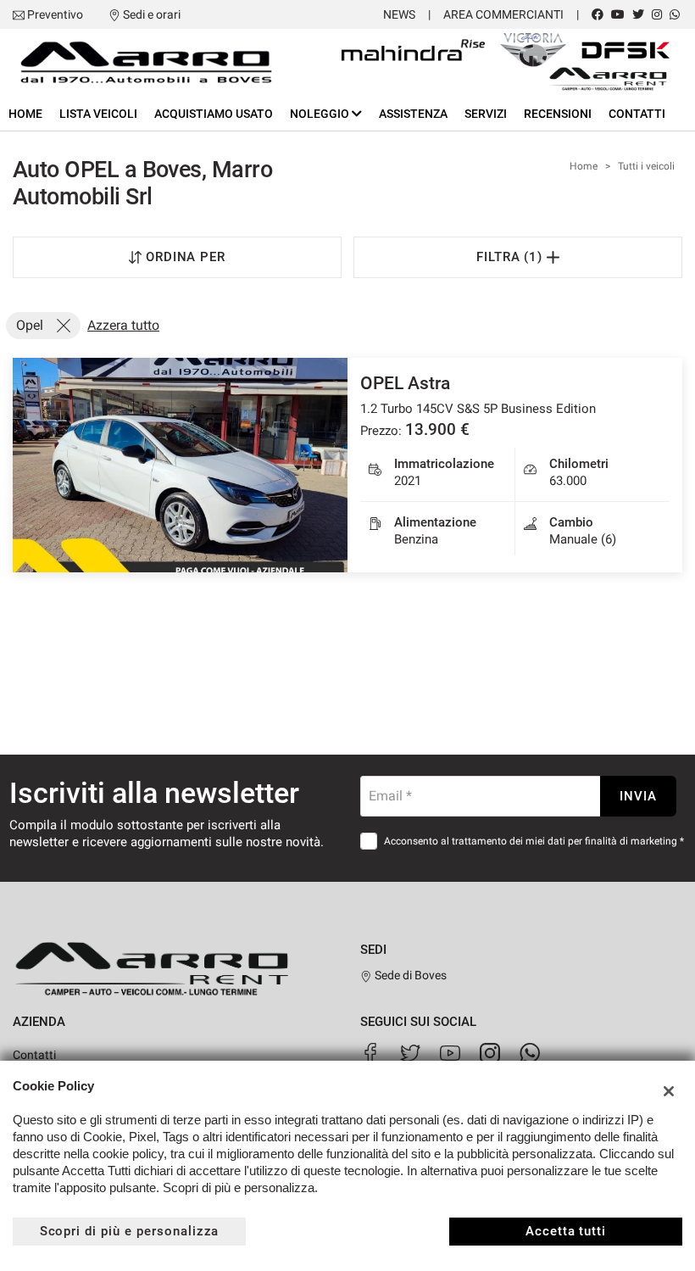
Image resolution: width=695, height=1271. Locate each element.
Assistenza (413, 113)
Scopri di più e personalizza (130, 1231)
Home (25, 113)
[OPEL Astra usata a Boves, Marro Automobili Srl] (180, 465)
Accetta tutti (565, 1231)
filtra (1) (512, 257)
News (399, 14)
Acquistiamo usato (213, 113)
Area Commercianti (503, 14)
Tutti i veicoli (646, 166)
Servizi (485, 113)
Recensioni (558, 113)
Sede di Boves (409, 975)
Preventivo (55, 14)
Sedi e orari (152, 14)
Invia (638, 796)
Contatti (637, 113)
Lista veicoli (98, 113)
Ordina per (186, 257)
